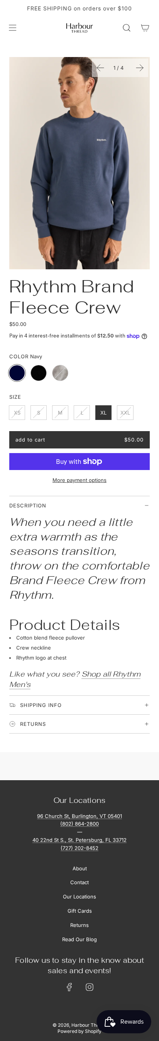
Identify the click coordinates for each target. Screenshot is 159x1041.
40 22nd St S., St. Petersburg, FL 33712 (79, 840)
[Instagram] (89, 987)
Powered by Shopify (79, 1031)
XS (17, 413)
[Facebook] (69, 987)
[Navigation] (12, 27)
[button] (100, 68)
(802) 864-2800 (79, 824)
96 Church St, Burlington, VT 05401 (79, 816)
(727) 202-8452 (79, 848)
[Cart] (145, 27)
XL (103, 413)
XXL (125, 413)
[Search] (126, 27)
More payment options (79, 480)
